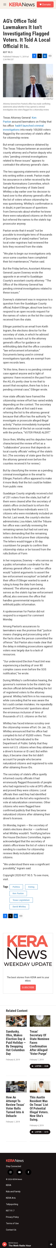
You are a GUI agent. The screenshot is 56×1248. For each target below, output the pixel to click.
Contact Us (11, 1230)
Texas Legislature (21, 900)
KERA (8, 1185)
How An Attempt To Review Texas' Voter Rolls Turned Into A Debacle (15, 1106)
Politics (16, 887)
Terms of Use (12, 1223)
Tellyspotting (12, 1204)
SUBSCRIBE (28, 987)
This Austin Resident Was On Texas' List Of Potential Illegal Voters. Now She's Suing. (39, 1108)
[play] (4, 1244)
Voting (31, 887)
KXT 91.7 (10, 1211)
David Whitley (19, 906)
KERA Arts (11, 1198)
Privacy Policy (12, 1217)
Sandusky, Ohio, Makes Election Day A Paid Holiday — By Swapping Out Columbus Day (16, 1043)
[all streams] (52, 1244)
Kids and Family (13, 1191)
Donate (46, 4)
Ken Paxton (18, 893)
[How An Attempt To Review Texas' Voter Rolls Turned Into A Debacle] (16, 1087)
